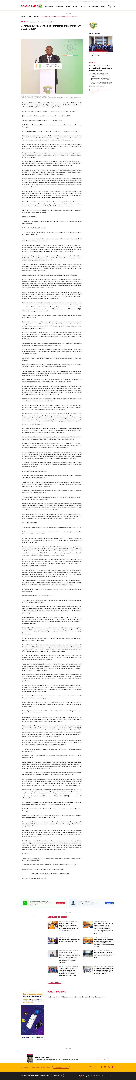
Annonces (49, 6)
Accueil (23, 16)
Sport (75, 6)
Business (59, 6)
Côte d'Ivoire (93, 6)
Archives (92, 92)
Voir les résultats (104, 90)
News (68, 6)
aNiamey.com (70, 1)
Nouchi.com (112, 1)
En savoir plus (102, 1059)
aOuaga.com (46, 1)
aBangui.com (95, 1)
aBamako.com (38, 1)
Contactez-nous (57, 1075)
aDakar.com (78, 1)
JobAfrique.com (104, 1)
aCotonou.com (54, 1)
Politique (36, 16)
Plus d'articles (55, 982)
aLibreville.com (86, 1)
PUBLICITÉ (67, 13)
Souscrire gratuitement (61, 1067)
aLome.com (62, 1)
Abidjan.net (30, 1)
